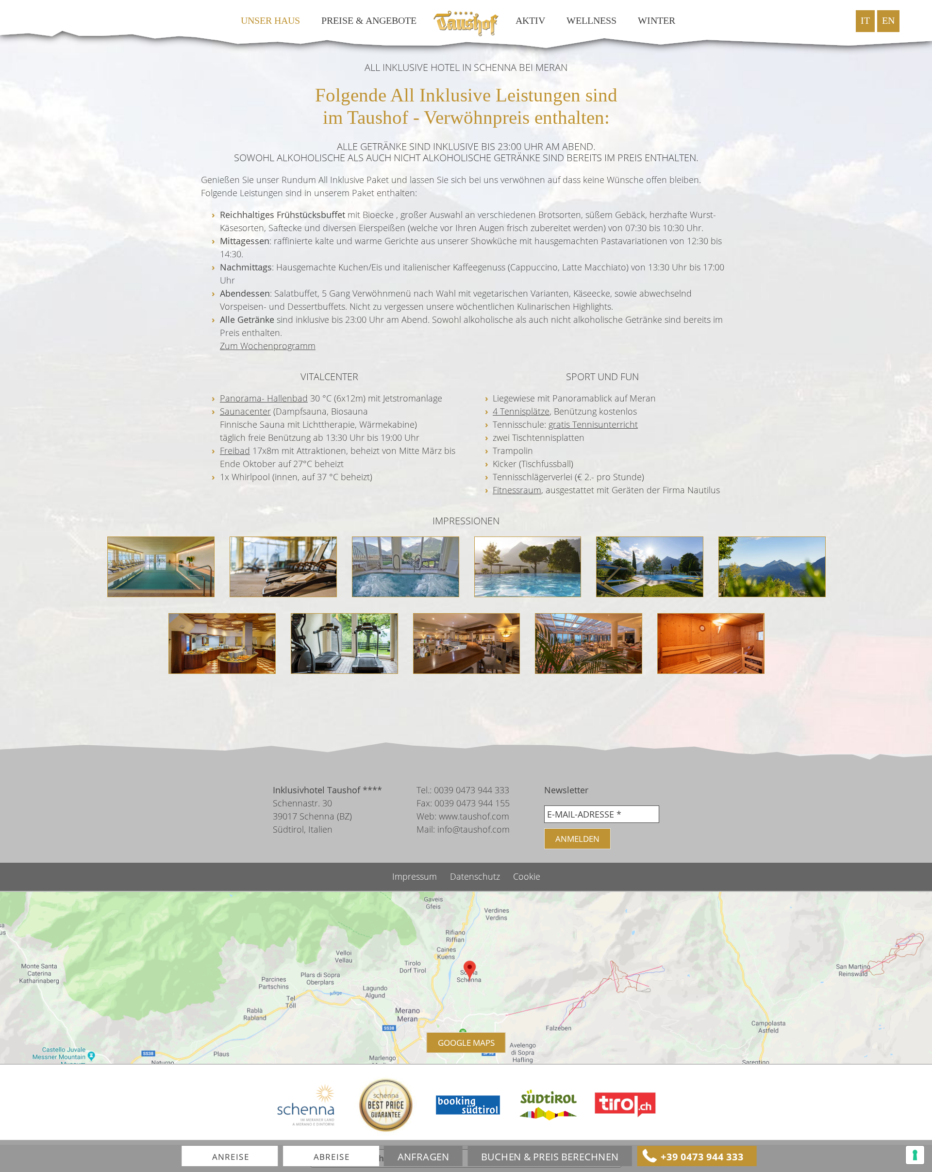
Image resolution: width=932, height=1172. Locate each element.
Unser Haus (270, 21)
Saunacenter (245, 411)
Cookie (526, 876)
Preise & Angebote (368, 21)
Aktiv (530, 21)
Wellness (591, 21)
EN (888, 21)
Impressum (415, 876)
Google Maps (466, 1042)
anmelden (577, 838)
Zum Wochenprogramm (268, 346)
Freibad (235, 450)
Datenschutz (476, 876)
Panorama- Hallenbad (264, 398)
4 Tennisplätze (521, 411)
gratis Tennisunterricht (593, 424)
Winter (656, 21)
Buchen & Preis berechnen (549, 1156)
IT (865, 21)
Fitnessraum (517, 490)
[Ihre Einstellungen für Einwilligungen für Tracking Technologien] (915, 1155)
